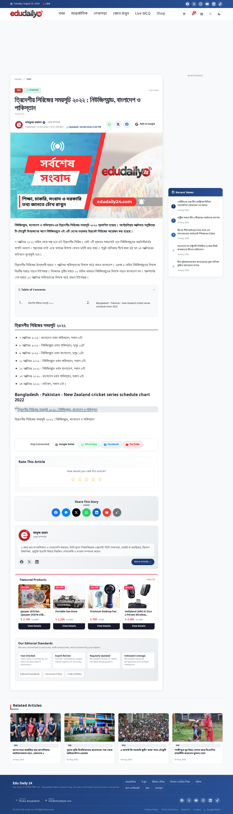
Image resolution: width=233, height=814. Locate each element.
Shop (161, 13)
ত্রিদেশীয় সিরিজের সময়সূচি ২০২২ (40, 303)
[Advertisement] (116, 45)
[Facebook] (187, 4)
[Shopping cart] (184, 14)
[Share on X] (76, 512)
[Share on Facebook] (127, 124)
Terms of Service (169, 809)
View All (151, 579)
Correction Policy (53, 674)
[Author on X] (29, 562)
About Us (185, 809)
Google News (213, 809)
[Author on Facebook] (22, 562)
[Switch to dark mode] (219, 14)
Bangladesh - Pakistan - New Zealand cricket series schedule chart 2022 (123, 305)
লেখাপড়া (100, 13)
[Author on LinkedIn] (37, 562)
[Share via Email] (107, 512)
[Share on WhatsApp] (109, 124)
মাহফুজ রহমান (33, 122)
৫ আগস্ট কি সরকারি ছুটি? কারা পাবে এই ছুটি (143, 750)
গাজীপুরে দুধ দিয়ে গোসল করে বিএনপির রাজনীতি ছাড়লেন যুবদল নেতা (195, 752)
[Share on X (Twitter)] (118, 124)
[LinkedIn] (213, 4)
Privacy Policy (151, 809)
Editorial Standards (30, 674)
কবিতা (198, 782)
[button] (86, 291)
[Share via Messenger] (66, 512)
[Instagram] (200, 4)
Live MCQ (143, 13)
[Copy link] (117, 512)
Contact (197, 809)
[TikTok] (220, 4)
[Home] (26, 14)
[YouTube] (207, 4)
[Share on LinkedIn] (96, 512)
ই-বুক (144, 782)
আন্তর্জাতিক (79, 13)
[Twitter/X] (189, 800)
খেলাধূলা (159, 788)
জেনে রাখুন (121, 13)
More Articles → (142, 561)
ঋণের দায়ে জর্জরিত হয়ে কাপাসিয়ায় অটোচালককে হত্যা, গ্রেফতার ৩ (31, 752)
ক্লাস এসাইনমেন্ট (132, 788)
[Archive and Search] (201, 14)
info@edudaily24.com (60, 801)
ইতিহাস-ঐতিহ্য (158, 782)
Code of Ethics (75, 674)
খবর (61, 13)
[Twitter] (194, 4)
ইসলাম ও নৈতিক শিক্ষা (180, 782)
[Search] (210, 14)
